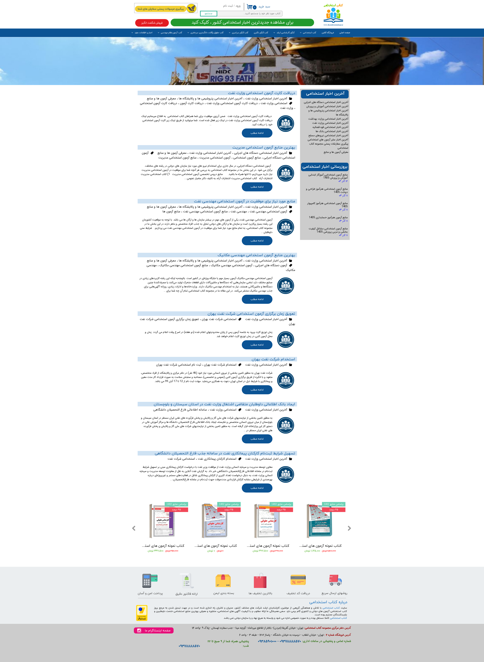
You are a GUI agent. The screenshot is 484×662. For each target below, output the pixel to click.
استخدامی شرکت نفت (181, 458)
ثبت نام (228, 6)
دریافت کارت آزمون (192, 103)
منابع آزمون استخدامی (247, 157)
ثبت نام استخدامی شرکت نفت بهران (178, 364)
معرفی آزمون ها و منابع (161, 98)
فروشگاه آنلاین (328, 32)
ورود (238, 6)
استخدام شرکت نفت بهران (220, 364)
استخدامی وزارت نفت (274, 103)
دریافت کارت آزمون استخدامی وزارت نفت (232, 103)
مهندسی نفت (238, 211)
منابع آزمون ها (171, 211)
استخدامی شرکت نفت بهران (219, 319)
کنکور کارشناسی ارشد (286, 32)
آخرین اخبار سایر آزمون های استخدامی (328, 140)
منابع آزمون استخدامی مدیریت (177, 157)
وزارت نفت (286, 108)
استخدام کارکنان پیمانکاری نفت (217, 458)
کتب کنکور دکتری (261, 32)
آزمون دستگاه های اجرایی (271, 265)
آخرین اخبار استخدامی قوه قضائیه (330, 127)
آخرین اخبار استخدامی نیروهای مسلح (328, 135)
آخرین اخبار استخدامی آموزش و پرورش (327, 106)
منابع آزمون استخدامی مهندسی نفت (205, 211)
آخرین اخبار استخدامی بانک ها (332, 131)
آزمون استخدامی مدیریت (214, 157)
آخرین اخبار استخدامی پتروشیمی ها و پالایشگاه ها (210, 98)
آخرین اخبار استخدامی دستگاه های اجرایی (260, 153)
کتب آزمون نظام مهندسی (171, 32)
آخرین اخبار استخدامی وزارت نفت (266, 98)
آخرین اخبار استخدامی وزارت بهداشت (328, 119)
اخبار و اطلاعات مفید (143, 32)
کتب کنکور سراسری (240, 32)
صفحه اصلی (345, 32)
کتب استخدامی (309, 32)
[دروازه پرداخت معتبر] (141, 620)
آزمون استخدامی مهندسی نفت (268, 211)
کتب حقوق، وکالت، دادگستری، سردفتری (207, 32)
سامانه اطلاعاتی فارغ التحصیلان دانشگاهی (180, 409)
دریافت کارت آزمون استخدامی (158, 103)
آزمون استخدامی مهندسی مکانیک (231, 265)
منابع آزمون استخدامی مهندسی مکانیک (183, 265)
